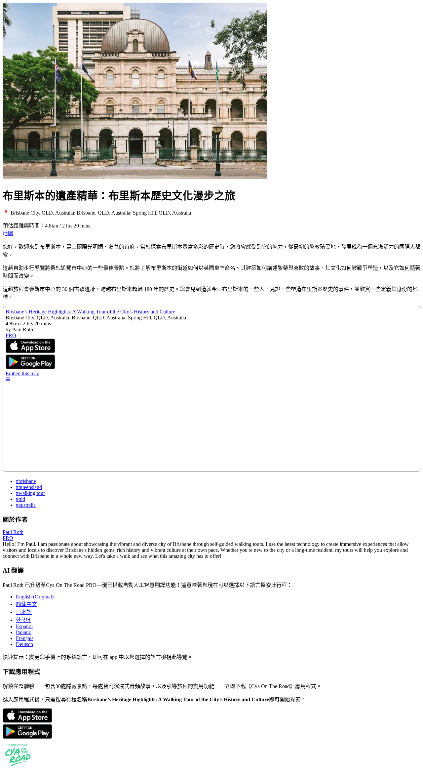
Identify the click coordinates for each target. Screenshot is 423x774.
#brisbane (26, 481)
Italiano (23, 632)
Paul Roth (13, 532)
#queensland (29, 487)
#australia (26, 505)
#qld (20, 499)
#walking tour (30, 493)
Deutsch (24, 644)
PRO (8, 538)
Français (24, 638)
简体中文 (26, 604)
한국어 (23, 620)
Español (24, 626)
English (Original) (35, 596)
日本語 (24, 612)
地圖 (8, 233)
